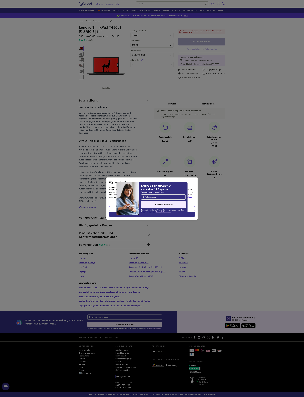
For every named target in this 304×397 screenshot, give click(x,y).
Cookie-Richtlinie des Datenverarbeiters (175, 197)
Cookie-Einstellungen (174, 195)
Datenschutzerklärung (142, 197)
